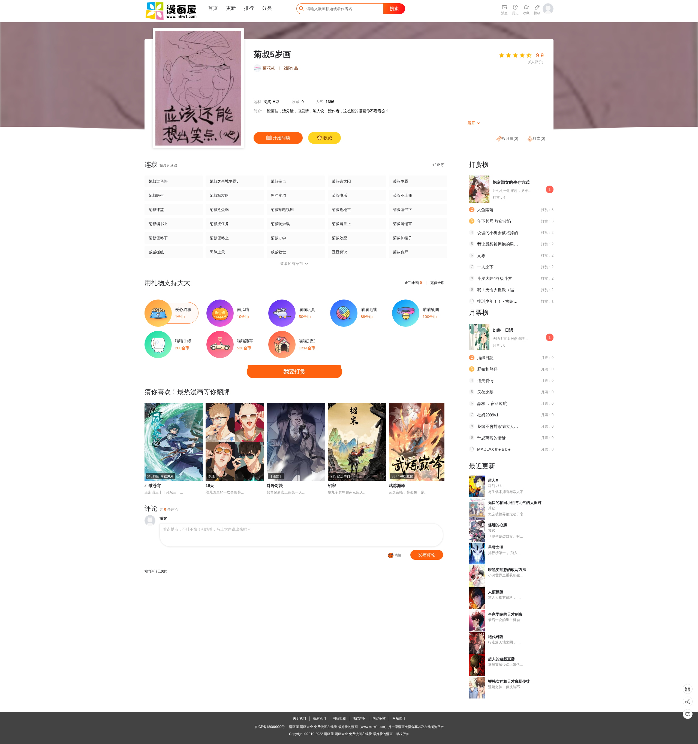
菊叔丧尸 (400, 252)
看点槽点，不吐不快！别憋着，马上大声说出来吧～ (207, 529)
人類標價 (495, 592)
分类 (267, 8)
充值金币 (437, 283)
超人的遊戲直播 (501, 659)
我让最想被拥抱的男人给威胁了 (505, 244)
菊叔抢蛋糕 (219, 209)
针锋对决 (275, 485)
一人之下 (485, 267)
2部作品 (291, 68)
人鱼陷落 (485, 209)
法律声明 (359, 718)
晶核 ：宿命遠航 (492, 403)
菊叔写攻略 (219, 195)
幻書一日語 (503, 330)
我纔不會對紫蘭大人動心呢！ (503, 426)
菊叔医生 (156, 195)
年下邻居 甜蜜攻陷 (494, 221)
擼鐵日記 (485, 357)
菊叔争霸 (400, 181)
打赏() (539, 138)
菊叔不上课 (402, 195)
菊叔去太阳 (341, 181)
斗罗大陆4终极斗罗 (494, 278)
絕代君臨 (495, 636)
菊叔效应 (339, 238)
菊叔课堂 (156, 209)
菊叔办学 (278, 238)
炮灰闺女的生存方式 (511, 182)
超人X (493, 480)
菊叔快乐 (339, 195)
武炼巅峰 (397, 485)
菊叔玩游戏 (280, 224)
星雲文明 (495, 547)
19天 (210, 485)
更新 (231, 8)
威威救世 (278, 252)
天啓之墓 (485, 392)
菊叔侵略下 (158, 238)
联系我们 (319, 718)
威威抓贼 (156, 252)
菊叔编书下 (402, 209)
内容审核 (379, 718)
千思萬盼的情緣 (491, 437)
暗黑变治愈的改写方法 (507, 569)
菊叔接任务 (219, 224)
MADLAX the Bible (493, 449)
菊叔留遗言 (402, 224)
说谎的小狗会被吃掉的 (497, 232)
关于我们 (299, 718)
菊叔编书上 (158, 224)
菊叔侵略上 (219, 238)
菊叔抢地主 (341, 209)
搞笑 (267, 101)
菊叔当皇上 (341, 224)
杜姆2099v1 (487, 415)
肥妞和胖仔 (487, 369)
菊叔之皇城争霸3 (224, 181)
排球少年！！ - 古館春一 (499, 301)
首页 (213, 8)
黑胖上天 (217, 252)
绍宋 (332, 485)
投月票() (510, 138)
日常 (276, 101)
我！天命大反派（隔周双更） (503, 290)
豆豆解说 (339, 252)
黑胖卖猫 (278, 195)
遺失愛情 (485, 380)
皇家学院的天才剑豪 (505, 614)
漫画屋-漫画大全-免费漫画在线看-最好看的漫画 (358, 734)
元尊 (481, 255)
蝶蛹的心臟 (497, 525)
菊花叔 (269, 68)
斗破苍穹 (153, 485)
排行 (249, 8)
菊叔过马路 (158, 181)
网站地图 (339, 718)
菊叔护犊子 (402, 238)
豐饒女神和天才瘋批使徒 (509, 681)
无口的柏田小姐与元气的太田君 (514, 502)
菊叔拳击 (278, 181)
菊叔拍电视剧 (282, 209)
